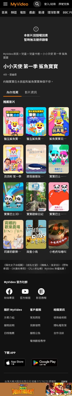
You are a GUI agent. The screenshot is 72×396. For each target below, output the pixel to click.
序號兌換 (64, 4)
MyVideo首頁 (11, 54)
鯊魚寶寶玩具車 (57, 139)
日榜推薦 (9, 333)
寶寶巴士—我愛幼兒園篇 (57, 214)
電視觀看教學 (38, 341)
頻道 (14, 12)
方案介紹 (9, 317)
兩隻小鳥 (32, 252)
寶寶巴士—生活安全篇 (57, 176)
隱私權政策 (60, 325)
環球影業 (54, 12)
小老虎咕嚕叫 (57, 252)
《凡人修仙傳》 (36, 268)
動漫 (41, 12)
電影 (23, 12)
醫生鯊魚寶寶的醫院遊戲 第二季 (12, 139)
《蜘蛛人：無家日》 (50, 265)
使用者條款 (60, 317)
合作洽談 (59, 333)
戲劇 (32, 12)
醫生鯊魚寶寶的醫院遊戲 (35, 139)
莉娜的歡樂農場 (12, 252)
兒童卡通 (34, 54)
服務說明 (9, 325)
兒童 (24, 54)
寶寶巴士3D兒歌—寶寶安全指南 (13, 214)
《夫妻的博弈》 (19, 268)
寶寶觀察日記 (35, 214)
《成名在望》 (32, 265)
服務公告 (35, 333)
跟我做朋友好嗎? (35, 176)
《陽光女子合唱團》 (13, 265)
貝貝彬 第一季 (12, 176)
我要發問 (35, 325)
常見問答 (35, 317)
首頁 (5, 12)
